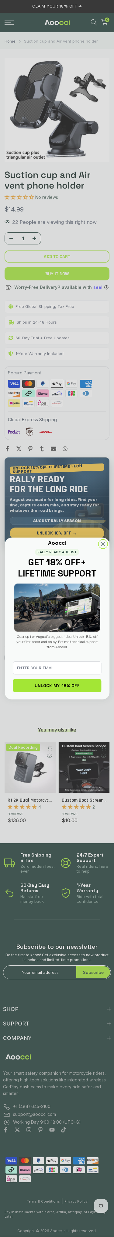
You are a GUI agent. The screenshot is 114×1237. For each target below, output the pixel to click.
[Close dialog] (103, 544)
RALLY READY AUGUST (57, 552)
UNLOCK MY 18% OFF (56, 685)
